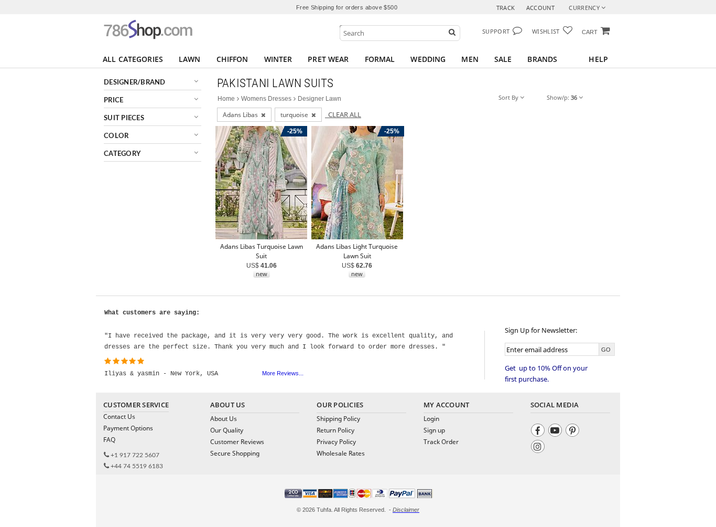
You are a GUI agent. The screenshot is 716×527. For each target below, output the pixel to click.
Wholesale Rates (341, 453)
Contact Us (119, 416)
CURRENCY (585, 8)
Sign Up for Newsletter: (541, 330)
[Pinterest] (573, 432)
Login (431, 418)
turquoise (295, 114)
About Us (223, 418)
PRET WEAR (328, 59)
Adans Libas (242, 114)
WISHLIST (546, 31)
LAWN (190, 59)
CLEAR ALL (343, 114)
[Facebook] (539, 432)
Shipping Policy (338, 418)
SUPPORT (495, 31)
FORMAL (380, 59)
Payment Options (128, 428)
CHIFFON (232, 59)
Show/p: (562, 97)
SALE (503, 59)
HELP (598, 59)
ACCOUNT (540, 8)
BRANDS (542, 59)
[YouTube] (556, 432)
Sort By (509, 97)
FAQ (109, 439)
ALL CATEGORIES (133, 59)
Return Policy (335, 430)
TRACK (505, 8)
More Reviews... (282, 373)
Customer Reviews (237, 441)
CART (590, 32)
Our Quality (226, 430)
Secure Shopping (234, 453)
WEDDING (428, 59)
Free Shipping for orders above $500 (346, 7)
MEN (469, 59)
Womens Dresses (266, 98)
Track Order (441, 441)
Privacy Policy (336, 441)
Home (226, 98)
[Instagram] (539, 448)
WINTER (278, 59)
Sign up (434, 430)
